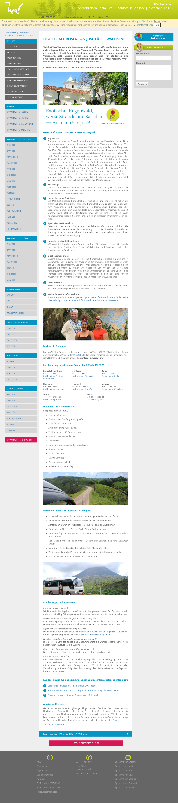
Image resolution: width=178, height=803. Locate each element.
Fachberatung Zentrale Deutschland (53, 377)
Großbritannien (15, 313)
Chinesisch (12, 175)
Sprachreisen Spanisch (18, 118)
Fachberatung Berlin (110, 376)
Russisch (11, 193)
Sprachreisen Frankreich (127, 783)
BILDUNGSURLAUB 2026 (17, 80)
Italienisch (12, 163)
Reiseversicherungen (47, 791)
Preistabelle (79, 354)
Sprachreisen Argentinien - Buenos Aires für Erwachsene (75, 695)
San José (11, 41)
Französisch (13, 157)
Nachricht (140, 63)
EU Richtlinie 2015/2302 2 (49, 787)
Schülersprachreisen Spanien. (95, 634)
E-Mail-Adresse (142, 53)
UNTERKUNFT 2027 (15, 97)
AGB (39, 761)
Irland (10, 307)
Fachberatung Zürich (52, 399)
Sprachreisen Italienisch (19, 130)
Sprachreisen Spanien (126, 778)
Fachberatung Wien (95, 399)
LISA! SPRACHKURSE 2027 (18, 74)
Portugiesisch (14, 211)
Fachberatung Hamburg (53, 389)
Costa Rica (19, 35)
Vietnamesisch (14, 229)
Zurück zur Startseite (107, 300)
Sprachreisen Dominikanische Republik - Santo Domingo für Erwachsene (83, 690)
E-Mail (116, 720)
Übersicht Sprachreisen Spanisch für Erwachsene (72, 300)
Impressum (42, 770)
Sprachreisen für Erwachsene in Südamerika (106, 297)
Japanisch (11, 181)
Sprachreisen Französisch (20, 124)
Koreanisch (12, 223)
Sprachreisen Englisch (18, 112)
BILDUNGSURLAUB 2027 (17, 86)
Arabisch (11, 169)
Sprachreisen (10, 32)
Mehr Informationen (144, 24)
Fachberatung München (112, 389)
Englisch (11, 145)
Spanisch (9, 35)
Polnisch (11, 187)
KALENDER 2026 (14, 58)
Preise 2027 (12, 52)
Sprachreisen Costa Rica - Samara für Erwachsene (72, 685)
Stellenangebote (45, 774)
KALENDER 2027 (14, 63)
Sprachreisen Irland (124, 770)
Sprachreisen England (126, 761)
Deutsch (11, 205)
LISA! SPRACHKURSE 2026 (18, 69)
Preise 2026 (12, 46)
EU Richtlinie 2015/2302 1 (49, 783)
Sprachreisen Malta (124, 766)
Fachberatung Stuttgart (82, 376)
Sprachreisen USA (124, 774)
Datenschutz (43, 766)
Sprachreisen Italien (125, 787)
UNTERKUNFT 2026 (15, 91)
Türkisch (11, 217)
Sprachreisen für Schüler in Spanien (65, 297)
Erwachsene (24, 32)
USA (8, 301)
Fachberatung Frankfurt (82, 389)
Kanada (10, 295)
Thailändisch (13, 199)
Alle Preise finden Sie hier (89, 67)
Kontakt (41, 778)
